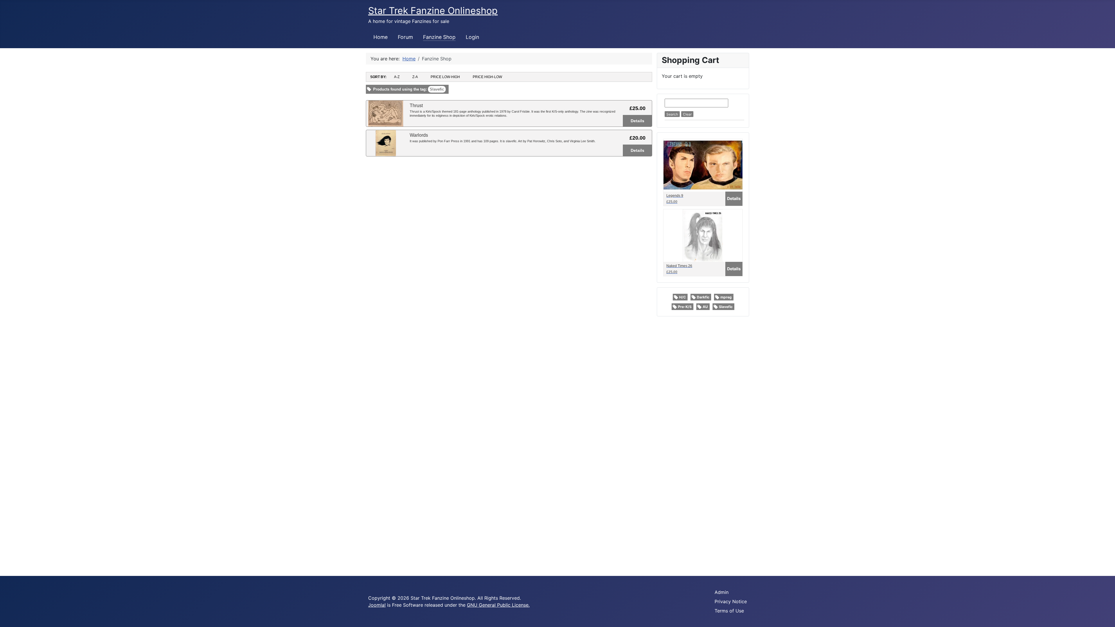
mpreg (726, 297)
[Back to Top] (1104, 616)
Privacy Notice (731, 601)
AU (705, 307)
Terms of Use (729, 611)
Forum (405, 37)
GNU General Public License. (498, 605)
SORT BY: (378, 77)
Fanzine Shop (439, 37)
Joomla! (377, 605)
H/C (682, 297)
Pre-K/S (685, 307)
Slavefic (726, 307)
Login (472, 37)
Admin (722, 592)
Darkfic (703, 297)
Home (380, 37)
